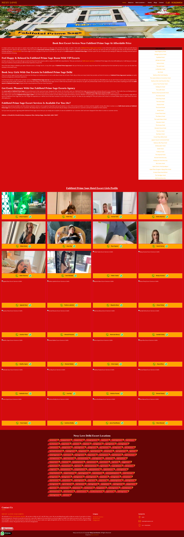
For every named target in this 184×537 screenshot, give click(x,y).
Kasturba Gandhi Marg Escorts (112, 473)
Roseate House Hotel (160, 128)
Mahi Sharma (24, 275)
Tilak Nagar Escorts (66, 477)
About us (130, 2)
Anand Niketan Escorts (54, 458)
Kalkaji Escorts (86, 444)
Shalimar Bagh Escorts (79, 480)
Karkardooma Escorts (81, 491)
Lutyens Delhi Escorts (116, 466)
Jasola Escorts (76, 444)
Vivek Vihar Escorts (88, 488)
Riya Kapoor (115, 246)
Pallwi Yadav (115, 275)
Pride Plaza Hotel (160, 98)
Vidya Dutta (23, 246)
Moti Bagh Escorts (92, 447)
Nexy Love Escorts (95, 534)
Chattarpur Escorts (54, 462)
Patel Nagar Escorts (78, 477)
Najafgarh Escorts (126, 462)
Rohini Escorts (66, 495)
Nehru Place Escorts (129, 447)
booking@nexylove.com (147, 521)
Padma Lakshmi (69, 305)
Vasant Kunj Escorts (103, 455)
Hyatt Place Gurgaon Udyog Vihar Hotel (160, 169)
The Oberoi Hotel (160, 116)
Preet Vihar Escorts (65, 488)
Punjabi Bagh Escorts (70, 451)
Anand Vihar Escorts (126, 488)
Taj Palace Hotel (160, 134)
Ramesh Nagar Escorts (91, 477)
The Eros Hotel (160, 131)
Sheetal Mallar (69, 364)
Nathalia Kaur (23, 393)
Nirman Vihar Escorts (68, 491)
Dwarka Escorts (104, 440)
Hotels (150, 2)
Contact (161, 2)
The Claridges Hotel (160, 175)
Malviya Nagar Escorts (79, 447)
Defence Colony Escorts (69, 458)
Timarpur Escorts (102, 480)
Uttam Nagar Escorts (79, 455)
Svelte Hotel (160, 149)
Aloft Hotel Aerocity (160, 178)
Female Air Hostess (98, 517)
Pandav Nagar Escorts (54, 495)
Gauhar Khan (24, 334)
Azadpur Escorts (91, 480)
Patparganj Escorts (101, 488)
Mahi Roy (69, 216)
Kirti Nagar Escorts (53, 477)
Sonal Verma (160, 246)
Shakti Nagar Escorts (92, 484)
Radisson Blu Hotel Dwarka (160, 75)
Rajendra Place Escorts (95, 451)
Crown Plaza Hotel (160, 113)
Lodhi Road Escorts (54, 447)
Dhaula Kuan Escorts (66, 466)
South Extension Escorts (83, 458)
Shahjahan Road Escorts (69, 473)
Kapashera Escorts (53, 466)
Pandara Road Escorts (97, 473)
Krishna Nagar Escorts (113, 488)
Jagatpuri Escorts (109, 491)
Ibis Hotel (160, 72)
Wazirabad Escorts (105, 484)
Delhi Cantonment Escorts (90, 466)
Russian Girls (96, 518)
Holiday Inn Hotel (160, 87)
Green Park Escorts (130, 440)
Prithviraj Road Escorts (65, 469)
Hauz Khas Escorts (53, 444)
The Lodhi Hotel (160, 90)
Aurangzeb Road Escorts (79, 469)
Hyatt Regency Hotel (160, 51)
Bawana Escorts (53, 488)
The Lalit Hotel (160, 66)
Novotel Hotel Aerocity (160, 157)
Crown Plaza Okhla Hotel (160, 137)
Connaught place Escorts (92, 440)
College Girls (96, 520)
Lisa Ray (69, 393)
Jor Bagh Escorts (53, 469)
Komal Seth (114, 216)
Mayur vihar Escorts (104, 447)
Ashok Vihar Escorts (80, 484)
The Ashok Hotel (160, 95)
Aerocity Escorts (53, 440)
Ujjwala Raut (24, 305)
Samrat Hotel (160, 63)
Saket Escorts (132, 451)
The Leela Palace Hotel (160, 119)
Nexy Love (9, 2)
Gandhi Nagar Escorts (122, 491)
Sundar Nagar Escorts (121, 469)
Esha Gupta (114, 364)
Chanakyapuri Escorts (65, 440)
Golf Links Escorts (129, 466)
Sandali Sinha (160, 334)
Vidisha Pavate (114, 393)
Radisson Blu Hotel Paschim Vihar (160, 81)
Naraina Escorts (103, 477)
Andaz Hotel (160, 110)
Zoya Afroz (160, 364)
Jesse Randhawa (115, 423)
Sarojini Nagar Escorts (96, 458)
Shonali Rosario (69, 334)
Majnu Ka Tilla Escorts (66, 484)
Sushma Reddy (69, 423)
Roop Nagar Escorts (54, 484)
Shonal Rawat (160, 393)
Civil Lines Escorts (126, 477)
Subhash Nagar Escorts (55, 455)
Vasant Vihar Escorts (116, 455)
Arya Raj (69, 246)
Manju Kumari (160, 275)
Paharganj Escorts (82, 451)
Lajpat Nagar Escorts (109, 444)
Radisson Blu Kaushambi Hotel (160, 93)
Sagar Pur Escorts (104, 466)
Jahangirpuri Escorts (130, 484)
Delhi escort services (88, 61)
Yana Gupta (23, 423)
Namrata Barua (115, 334)
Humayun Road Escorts (55, 473)
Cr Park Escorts (65, 462)
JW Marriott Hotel (160, 60)
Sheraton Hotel (160, 122)
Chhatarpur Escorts (78, 440)
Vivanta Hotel (160, 104)
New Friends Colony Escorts (56, 451)
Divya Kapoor (23, 216)
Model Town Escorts (54, 480)
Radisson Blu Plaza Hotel (160, 143)
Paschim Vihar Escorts (127, 473)
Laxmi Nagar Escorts (122, 444)
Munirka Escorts (109, 458)
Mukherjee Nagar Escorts (115, 480)
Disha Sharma (160, 216)
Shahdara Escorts (76, 488)
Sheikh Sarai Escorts (121, 458)
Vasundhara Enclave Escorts (96, 491)
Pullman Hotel (160, 151)
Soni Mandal (69, 275)
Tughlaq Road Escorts (108, 469)
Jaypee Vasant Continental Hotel (160, 140)
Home (124, 2)
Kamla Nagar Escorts (129, 480)
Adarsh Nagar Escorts (117, 484)
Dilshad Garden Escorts (55, 491)
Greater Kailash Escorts (117, 440)
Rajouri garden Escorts (120, 451)
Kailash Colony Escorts (129, 455)
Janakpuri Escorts (65, 444)
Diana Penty (160, 305)
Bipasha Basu (115, 305)
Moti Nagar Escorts (117, 447)
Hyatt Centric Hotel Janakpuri (160, 166)
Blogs (155, 2)
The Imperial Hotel (160, 154)
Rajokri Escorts (78, 466)
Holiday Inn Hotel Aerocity (160, 160)
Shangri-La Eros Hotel (160, 54)
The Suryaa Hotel (160, 125)
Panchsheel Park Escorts (77, 462)
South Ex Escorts (67, 455)
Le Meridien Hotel (160, 69)
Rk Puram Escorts (108, 451)
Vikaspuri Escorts (91, 455)
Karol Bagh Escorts (97, 444)
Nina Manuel (160, 423)
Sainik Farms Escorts (91, 462)
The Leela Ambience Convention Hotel (160, 78)
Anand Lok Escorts (104, 462)
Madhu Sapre (24, 364)
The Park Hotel (160, 101)
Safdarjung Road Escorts (94, 469)
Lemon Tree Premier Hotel (160, 84)
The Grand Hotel (160, 107)
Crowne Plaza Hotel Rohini (160, 172)
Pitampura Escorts (66, 480)
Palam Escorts (115, 462)
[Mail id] (140, 525)
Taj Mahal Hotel (160, 57)
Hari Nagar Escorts (115, 477)
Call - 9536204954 (174, 2)
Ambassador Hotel (160, 146)
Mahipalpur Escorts (66, 447)
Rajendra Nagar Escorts (83, 473)
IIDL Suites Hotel (160, 163)
